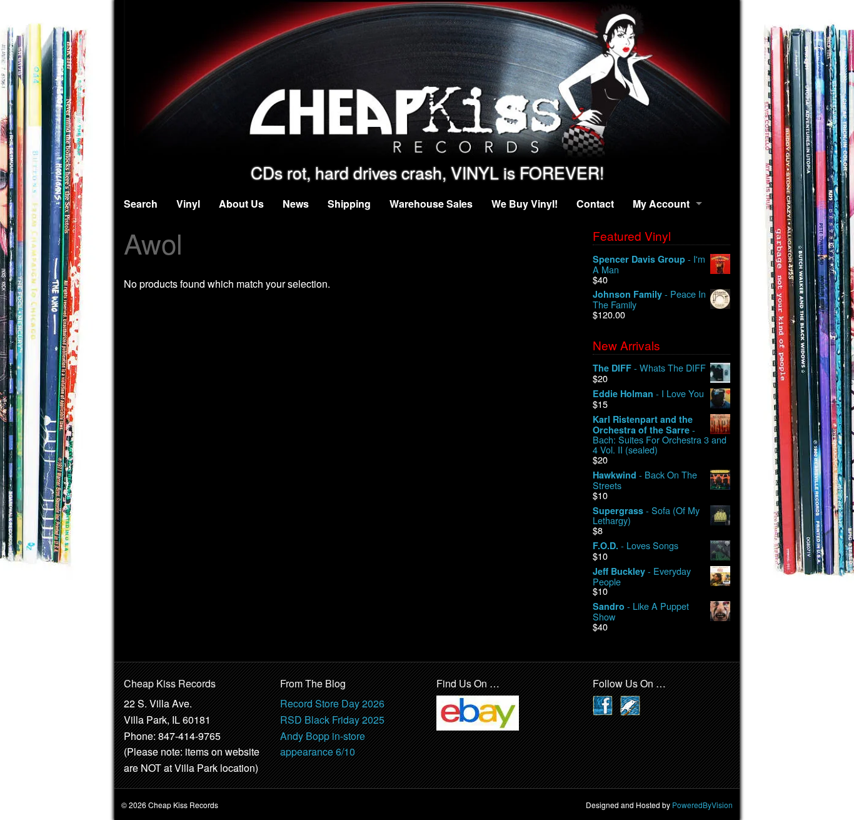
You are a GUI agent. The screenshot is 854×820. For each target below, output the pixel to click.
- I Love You (648, 393)
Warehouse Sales (431, 203)
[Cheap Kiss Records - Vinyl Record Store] (427, 81)
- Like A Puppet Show (641, 611)
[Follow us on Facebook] (603, 704)
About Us (241, 203)
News (296, 203)
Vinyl (188, 203)
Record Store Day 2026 (332, 703)
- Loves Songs (635, 545)
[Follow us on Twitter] (630, 704)
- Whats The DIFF (649, 368)
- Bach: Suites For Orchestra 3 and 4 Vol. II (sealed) (659, 434)
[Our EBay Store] (477, 712)
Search (141, 203)
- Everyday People (642, 576)
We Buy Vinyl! (524, 203)
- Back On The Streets (645, 480)
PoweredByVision (702, 804)
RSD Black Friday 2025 (332, 719)
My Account (661, 203)
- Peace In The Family (649, 299)
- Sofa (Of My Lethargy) (646, 515)
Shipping (349, 203)
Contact (595, 203)
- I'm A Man (649, 264)
